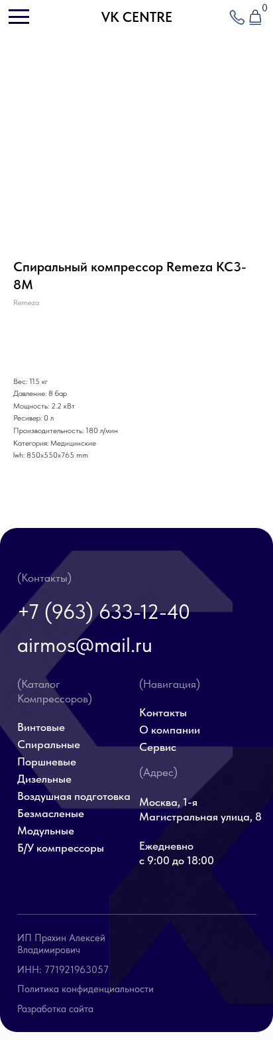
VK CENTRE (136, 17)
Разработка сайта (55, 1008)
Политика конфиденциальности (85, 988)
